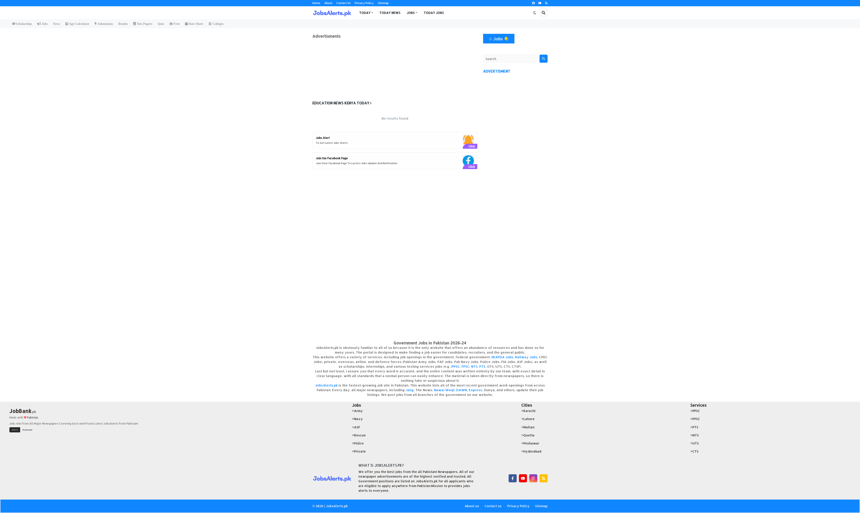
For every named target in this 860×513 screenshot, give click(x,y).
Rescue (360, 435)
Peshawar (531, 443)
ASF (357, 427)
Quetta (529, 435)
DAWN (461, 390)
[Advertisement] (394, 70)
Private (360, 451)
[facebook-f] (513, 478)
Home (316, 3)
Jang (410, 390)
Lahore (529, 419)
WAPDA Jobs (502, 357)
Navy (358, 419)
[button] (535, 13)
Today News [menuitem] (389, 13)
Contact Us (343, 3)
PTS (482, 366)
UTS (695, 443)
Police (359, 443)
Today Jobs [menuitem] (434, 13)
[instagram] (533, 478)
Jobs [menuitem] (411, 13)
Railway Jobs (526, 357)
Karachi (529, 411)
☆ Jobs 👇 (499, 38)
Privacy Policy (364, 3)
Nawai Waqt (444, 390)
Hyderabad (532, 451)
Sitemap (383, 3)
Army (358, 411)
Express (475, 390)
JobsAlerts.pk (326, 385)
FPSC (465, 366)
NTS (474, 366)
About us (472, 506)
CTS (695, 451)
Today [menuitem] (364, 13)
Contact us (493, 506)
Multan (529, 427)
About (328, 3)
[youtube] (540, 3)
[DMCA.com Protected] (21, 429)
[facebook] (533, 3)
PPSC (456, 366)
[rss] (546, 3)
